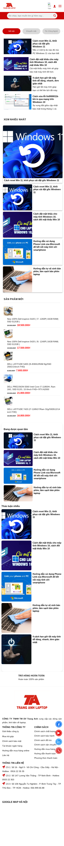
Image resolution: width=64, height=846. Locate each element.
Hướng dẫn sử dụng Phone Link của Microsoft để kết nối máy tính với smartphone (46, 245)
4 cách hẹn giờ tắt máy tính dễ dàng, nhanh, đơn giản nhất (46, 81)
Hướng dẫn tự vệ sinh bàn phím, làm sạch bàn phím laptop (47, 271)
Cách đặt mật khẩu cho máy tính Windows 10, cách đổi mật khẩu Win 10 (44, 62)
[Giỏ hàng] (49, 6)
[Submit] (54, 16)
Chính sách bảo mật (11, 741)
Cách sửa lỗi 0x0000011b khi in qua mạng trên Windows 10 (45, 99)
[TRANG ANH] (13, 6)
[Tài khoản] (54, 6)
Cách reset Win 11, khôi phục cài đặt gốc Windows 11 (45, 44)
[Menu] (60, 6)
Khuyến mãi (31, 31)
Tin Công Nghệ (51, 31)
